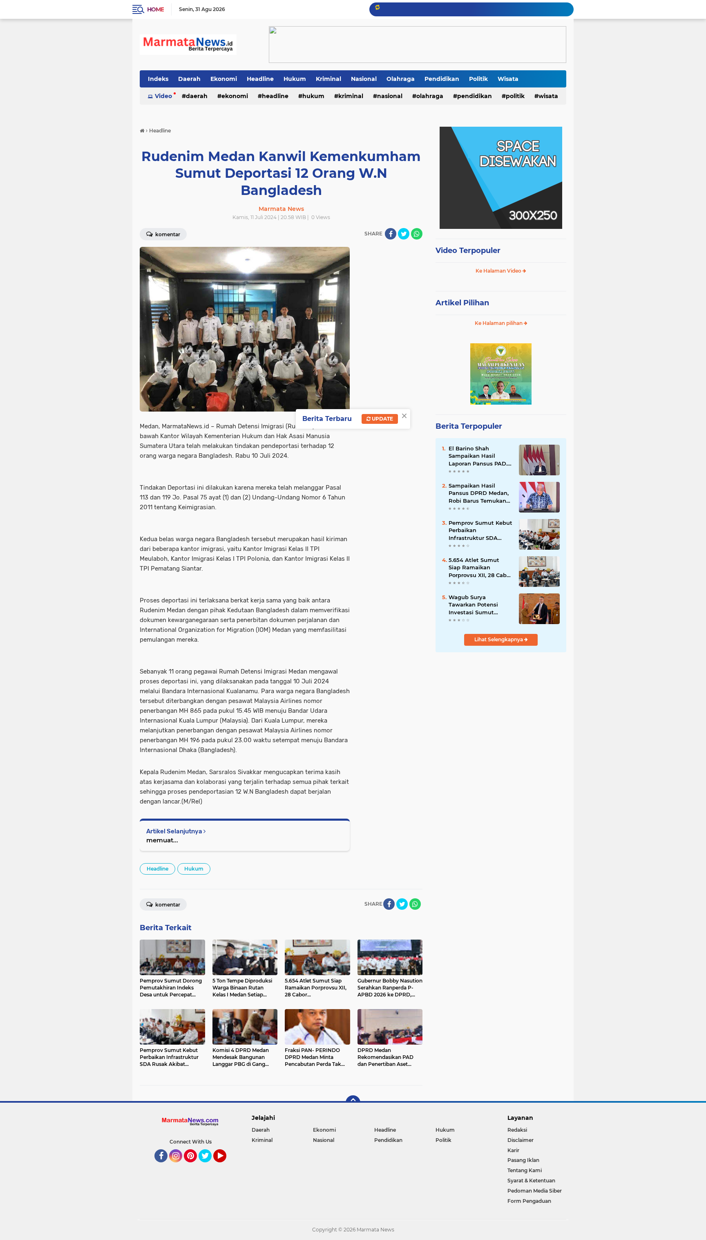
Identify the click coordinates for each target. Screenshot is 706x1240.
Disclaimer (520, 1140)
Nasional (364, 79)
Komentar (167, 234)
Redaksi (517, 1130)
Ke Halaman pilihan (499, 323)
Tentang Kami (524, 1170)
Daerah (189, 79)
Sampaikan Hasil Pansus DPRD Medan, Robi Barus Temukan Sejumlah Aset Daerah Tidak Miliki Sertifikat (480, 493)
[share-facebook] (390, 233)
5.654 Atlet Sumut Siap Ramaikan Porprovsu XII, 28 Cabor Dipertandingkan (480, 568)
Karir (513, 1150)
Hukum (295, 79)
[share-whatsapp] (416, 233)
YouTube (225, 1166)
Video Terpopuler (468, 250)
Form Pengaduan (529, 1201)
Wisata (508, 79)
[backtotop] (353, 1102)
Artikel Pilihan (462, 302)
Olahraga (401, 79)
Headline (260, 79)
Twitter (209, 1166)
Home (155, 9)
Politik (478, 79)
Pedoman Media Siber (534, 1191)
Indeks (158, 79)
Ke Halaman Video (499, 271)
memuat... (162, 840)
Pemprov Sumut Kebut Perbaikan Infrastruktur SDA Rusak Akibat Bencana (480, 530)
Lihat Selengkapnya (499, 639)
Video (163, 96)
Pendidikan (441, 79)
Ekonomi (223, 79)
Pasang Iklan (523, 1160)
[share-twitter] (403, 233)
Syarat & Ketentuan (531, 1180)
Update (382, 419)
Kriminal (328, 79)
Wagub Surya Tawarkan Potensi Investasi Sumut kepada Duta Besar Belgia (475, 605)
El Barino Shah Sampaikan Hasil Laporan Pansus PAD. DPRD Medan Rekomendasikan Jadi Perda (479, 456)
